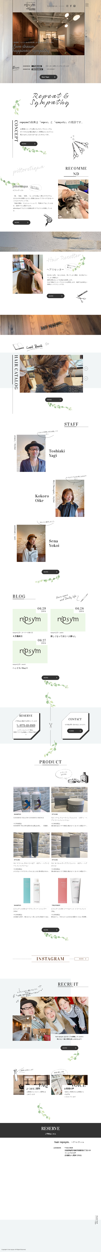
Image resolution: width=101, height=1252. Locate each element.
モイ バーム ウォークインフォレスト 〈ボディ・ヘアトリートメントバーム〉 (69, 819)
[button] (86, 369)
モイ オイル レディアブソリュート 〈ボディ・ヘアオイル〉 (69, 864)
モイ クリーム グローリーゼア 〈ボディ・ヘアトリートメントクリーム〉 (31, 864)
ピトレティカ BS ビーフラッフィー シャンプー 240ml (30, 910)
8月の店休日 (51, 69)
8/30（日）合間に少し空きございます (57, 66)
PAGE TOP (97, 1220)
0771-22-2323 (27, 725)
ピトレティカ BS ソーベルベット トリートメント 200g (68, 910)
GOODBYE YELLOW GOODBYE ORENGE (28, 818)
